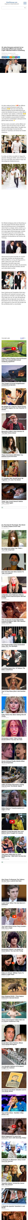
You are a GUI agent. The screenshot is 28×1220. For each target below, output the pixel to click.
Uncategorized (5, 54)
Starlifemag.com (11, 2)
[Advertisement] (14, 28)
